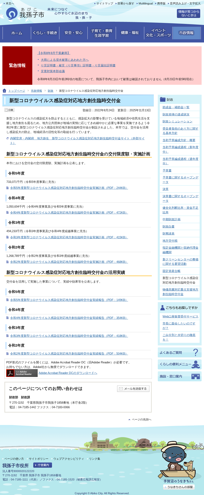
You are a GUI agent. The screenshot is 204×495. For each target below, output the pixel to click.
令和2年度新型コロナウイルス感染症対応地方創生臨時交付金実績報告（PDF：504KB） (69, 353)
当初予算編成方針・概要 (179, 140)
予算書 (167, 170)
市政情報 (36, 90)
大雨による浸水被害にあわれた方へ (65, 59)
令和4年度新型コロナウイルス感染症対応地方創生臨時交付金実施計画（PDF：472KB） (69, 212)
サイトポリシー (38, 458)
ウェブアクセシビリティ (68, 458)
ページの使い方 (14, 458)
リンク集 (94, 458)
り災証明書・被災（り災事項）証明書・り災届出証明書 (78, 65)
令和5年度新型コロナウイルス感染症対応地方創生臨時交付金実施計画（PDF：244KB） (69, 187)
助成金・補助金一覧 (176, 107)
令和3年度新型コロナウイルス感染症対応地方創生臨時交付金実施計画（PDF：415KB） (69, 237)
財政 (50, 90)
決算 (166, 189)
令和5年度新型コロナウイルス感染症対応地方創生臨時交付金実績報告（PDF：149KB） (69, 300)
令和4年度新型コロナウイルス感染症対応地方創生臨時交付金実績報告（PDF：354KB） (69, 317)
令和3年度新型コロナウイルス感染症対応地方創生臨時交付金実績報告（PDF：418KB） (69, 335)
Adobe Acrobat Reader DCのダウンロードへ (68, 373)
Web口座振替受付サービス (180, 316)
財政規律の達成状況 (176, 114)
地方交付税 (170, 240)
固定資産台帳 (171, 271)
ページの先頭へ (141, 419)
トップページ (16, 90)
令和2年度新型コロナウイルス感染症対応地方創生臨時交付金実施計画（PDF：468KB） (69, 261)
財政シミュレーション (177, 121)
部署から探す (126, 3)
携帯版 (161, 3)
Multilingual (146, 3)
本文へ (10, 3)
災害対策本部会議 (53, 71)
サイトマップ (104, 3)
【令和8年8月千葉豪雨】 (53, 53)
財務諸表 (169, 233)
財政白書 (169, 226)
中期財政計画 (171, 219)
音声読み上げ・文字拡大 (185, 3)
